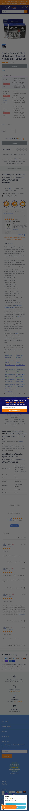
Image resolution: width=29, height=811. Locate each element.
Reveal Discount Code (14, 410)
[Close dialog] (28, 398)
